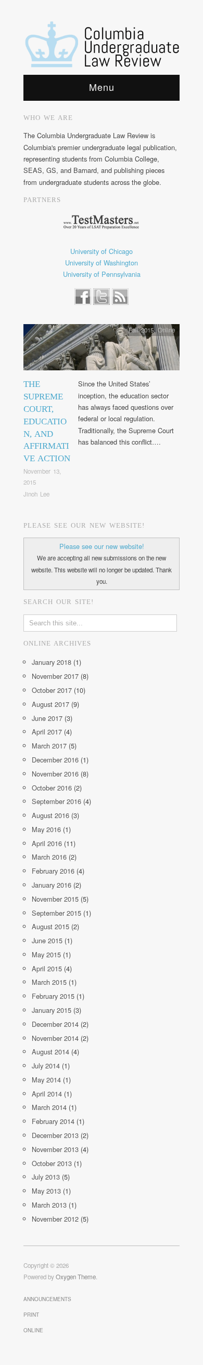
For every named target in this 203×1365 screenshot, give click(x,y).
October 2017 (52, 690)
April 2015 (47, 968)
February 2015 (53, 996)
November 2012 (55, 1219)
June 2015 (47, 940)
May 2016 (46, 829)
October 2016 (52, 788)
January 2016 (51, 885)
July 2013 (46, 1177)
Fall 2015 (141, 330)
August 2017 (50, 704)
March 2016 (49, 857)
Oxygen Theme (76, 1277)
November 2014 (55, 1038)
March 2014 (49, 1107)
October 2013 (52, 1163)
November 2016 (55, 774)
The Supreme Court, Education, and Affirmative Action (46, 421)
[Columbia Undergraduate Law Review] (101, 45)
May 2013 (46, 1191)
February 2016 (53, 871)
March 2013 (49, 1205)
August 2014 (50, 1051)
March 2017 (49, 746)
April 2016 (47, 843)
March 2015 (49, 982)
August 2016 (50, 815)
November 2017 (55, 676)
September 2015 (56, 913)
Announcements (47, 1299)
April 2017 (47, 732)
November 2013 (55, 1149)
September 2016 (56, 801)
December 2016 (55, 760)
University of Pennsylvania (102, 274)
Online (166, 330)
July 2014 (46, 1065)
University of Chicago (101, 251)
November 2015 (55, 899)
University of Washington (101, 262)
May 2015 (46, 954)
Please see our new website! (101, 546)
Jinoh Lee (36, 494)
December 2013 (55, 1135)
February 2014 (53, 1121)
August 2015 (50, 926)
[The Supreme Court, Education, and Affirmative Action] (101, 350)
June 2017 (47, 718)
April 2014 (47, 1094)
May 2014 (46, 1080)
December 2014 (55, 1024)
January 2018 (51, 662)
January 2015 (51, 1010)
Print (31, 1314)
